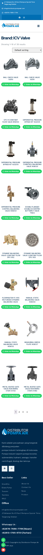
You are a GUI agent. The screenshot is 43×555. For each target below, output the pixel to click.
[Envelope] (3, 550)
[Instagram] (24, 17)
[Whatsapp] (3, 540)
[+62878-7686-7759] (2, 12)
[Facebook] (19, 17)
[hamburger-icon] (38, 26)
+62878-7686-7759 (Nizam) (17, 528)
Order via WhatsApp (11, 84)
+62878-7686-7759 (11, 13)
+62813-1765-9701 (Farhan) (16, 532)
